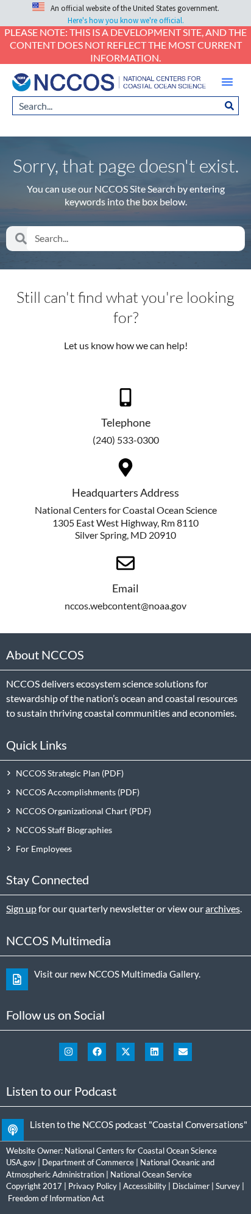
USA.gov (21, 1162)
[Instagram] (68, 1052)
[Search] (230, 105)
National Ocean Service (151, 1174)
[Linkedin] (154, 1052)
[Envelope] (183, 1052)
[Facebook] (97, 1052)
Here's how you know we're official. (126, 20)
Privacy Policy (92, 1186)
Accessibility (144, 1186)
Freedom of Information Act (56, 1198)
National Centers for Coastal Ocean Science (141, 1150)
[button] (227, 82)
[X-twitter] (125, 1052)
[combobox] (116, 105)
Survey (228, 1186)
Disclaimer (191, 1186)
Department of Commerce (88, 1162)
